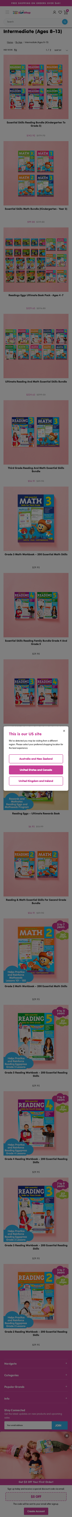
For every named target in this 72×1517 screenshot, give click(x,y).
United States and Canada (36, 769)
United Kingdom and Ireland (36, 781)
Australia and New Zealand (36, 758)
